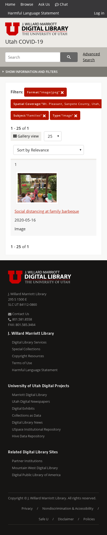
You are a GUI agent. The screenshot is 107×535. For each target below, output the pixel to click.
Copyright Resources (28, 356)
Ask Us (44, 4)
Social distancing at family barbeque (47, 211)
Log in (99, 13)
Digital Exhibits (23, 408)
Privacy (27, 508)
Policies (89, 519)
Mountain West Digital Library (35, 467)
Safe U (43, 519)
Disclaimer (66, 519)
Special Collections (26, 349)
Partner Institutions (27, 460)
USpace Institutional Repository (36, 429)
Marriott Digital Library (29, 394)
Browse (27, 4)
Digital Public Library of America (36, 474)
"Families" (28, 115)
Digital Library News (27, 422)
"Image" (63, 115)
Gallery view (28, 136)
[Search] (69, 57)
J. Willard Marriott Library (27, 294)
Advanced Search (91, 56)
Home (10, 4)
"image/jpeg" (44, 92)
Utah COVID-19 (24, 41)
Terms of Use (22, 363)
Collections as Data (26, 415)
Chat (63, 4)
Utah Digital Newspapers (31, 401)
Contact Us (20, 313)
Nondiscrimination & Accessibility (67, 508)
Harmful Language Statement (33, 13)
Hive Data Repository (28, 436)
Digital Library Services (29, 342)
